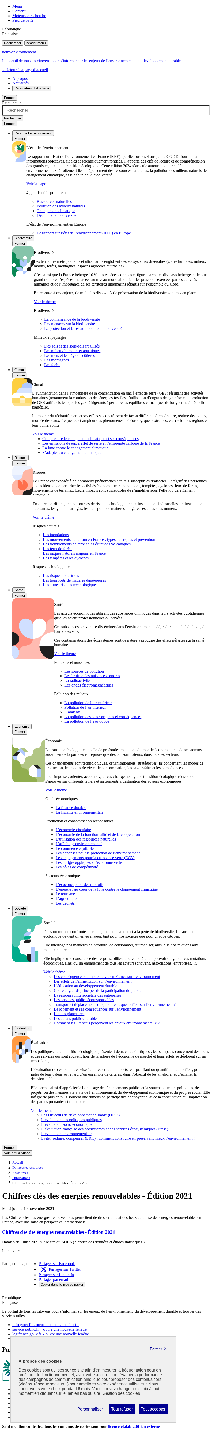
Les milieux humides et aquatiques (72, 351)
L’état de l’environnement (33, 133)
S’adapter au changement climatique (71, 452)
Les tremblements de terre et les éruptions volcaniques (87, 544)
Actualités (20, 83)
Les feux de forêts (57, 548)
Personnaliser (90, 1410)
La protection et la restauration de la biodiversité (83, 328)
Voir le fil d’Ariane (17, 1153)
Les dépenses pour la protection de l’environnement (98, 853)
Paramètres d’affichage (31, 88)
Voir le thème (45, 301)
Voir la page (36, 184)
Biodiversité (23, 238)
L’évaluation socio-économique (66, 1124)
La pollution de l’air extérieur (88, 702)
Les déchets (65, 903)
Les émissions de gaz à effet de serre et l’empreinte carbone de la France (101, 443)
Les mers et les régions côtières (69, 355)
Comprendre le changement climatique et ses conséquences (90, 438)
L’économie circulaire (73, 830)
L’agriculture (66, 898)
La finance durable (71, 807)
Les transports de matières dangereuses (74, 580)
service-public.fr (49, 1329)
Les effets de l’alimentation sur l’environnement (92, 981)
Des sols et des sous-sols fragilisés (72, 346)
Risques (20, 458)
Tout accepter (153, 1410)
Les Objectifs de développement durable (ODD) (80, 1115)
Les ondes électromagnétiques (88, 685)
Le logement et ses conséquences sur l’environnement (97, 1009)
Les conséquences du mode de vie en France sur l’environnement (107, 976)
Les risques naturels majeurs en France (74, 553)
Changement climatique (56, 211)
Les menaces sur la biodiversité (69, 324)
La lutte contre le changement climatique (75, 448)
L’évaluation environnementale (66, 1133)
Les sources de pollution (84, 671)
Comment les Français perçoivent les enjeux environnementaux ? (107, 1023)
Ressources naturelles (54, 201)
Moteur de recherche (29, 15)
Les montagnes (56, 360)
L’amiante (72, 712)
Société (20, 908)
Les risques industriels (61, 575)
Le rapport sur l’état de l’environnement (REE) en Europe (84, 233)
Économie (21, 726)
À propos (20, 78)
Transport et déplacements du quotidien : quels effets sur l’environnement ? (115, 1004)
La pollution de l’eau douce (86, 721)
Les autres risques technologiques (70, 585)
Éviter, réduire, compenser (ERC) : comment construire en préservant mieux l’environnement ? (118, 1138)
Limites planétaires (69, 1014)
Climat (19, 370)
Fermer (9, 98)
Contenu (19, 11)
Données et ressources (27, 1167)
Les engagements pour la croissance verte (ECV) (95, 858)
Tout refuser (122, 1410)
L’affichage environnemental (79, 844)
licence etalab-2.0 (134, 1426)
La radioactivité (77, 680)
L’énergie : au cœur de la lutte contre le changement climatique (107, 889)
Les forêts (52, 365)
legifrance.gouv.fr (50, 1334)
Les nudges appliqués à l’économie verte (89, 862)
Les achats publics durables (76, 1018)
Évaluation (22, 1028)
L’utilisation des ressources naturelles (86, 839)
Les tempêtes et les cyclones (66, 558)
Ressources (20, 1173)
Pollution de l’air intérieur (85, 707)
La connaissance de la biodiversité (72, 319)
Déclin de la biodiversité (56, 215)
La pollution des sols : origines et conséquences (102, 716)
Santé (18, 590)
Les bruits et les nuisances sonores (92, 676)
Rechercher (12, 43)
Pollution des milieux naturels (61, 206)
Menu (17, 6)
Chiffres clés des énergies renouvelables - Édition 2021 (58, 1232)
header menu (36, 43)
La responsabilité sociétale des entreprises (87, 995)
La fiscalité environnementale (79, 812)
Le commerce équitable (75, 848)
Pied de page (22, 20)
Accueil (17, 1162)
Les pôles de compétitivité (77, 867)
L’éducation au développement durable (85, 986)
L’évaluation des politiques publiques (71, 1120)
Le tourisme (65, 894)
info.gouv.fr (45, 1324)
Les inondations (56, 535)
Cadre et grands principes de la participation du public (97, 990)
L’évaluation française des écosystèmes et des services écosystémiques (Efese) (104, 1129)
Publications (21, 1178)
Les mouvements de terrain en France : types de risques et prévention (99, 539)
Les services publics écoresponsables (84, 1000)
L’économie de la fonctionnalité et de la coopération (98, 834)
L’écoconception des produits (79, 884)
